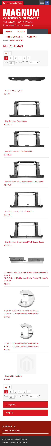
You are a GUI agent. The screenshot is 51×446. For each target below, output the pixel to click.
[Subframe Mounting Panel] (26, 79)
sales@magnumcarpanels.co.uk (21, 25)
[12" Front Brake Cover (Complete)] (26, 298)
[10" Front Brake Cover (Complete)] (26, 331)
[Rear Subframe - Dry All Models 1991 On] (26, 200)
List (10, 53)
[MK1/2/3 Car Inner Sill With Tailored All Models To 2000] (26, 260)
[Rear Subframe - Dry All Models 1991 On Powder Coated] (26, 230)
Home (5, 40)
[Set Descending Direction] (39, 61)
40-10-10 (21, 313)
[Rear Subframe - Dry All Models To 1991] (26, 139)
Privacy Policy (22, 442)
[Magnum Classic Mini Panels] (21, 14)
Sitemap (5, 442)
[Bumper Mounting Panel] (26, 364)
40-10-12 (21, 346)
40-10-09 (21, 311)
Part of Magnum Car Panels (12, 3)
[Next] (29, 58)
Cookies (12, 442)
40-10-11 (21, 343)
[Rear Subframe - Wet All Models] (26, 109)
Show (6, 62)
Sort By (25, 61)
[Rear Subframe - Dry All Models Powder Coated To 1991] (26, 169)
